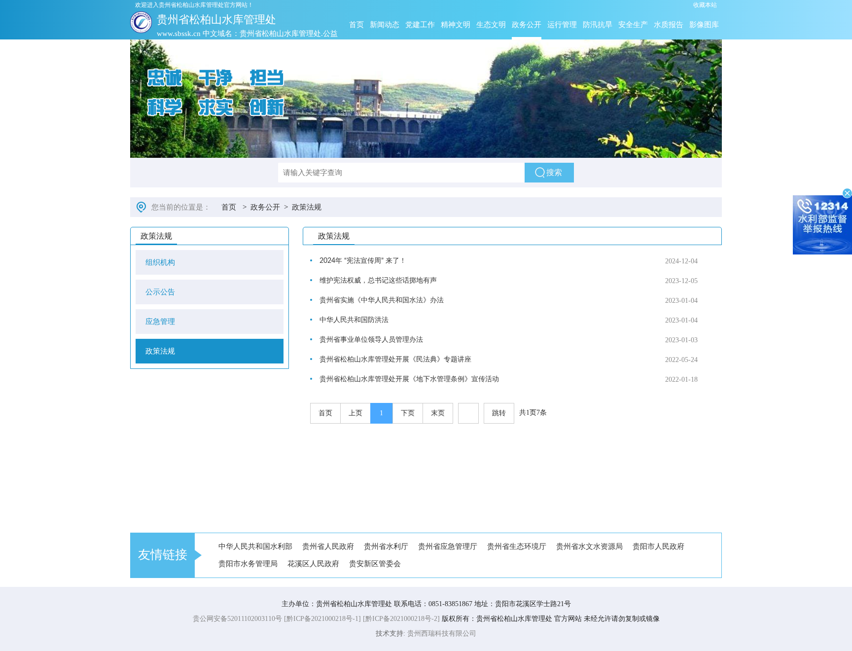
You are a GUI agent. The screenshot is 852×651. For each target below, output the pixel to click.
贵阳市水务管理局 (248, 564)
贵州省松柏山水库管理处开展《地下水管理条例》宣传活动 (409, 379)
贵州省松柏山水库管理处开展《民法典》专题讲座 (395, 359)
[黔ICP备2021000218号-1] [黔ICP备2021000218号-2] (362, 618)
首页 (356, 25)
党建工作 (420, 25)
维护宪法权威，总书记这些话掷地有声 (378, 280)
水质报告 (668, 25)
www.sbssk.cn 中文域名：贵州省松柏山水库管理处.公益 (247, 33)
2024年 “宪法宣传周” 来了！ (363, 260)
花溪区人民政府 (313, 564)
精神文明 (455, 25)
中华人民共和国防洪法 (354, 320)
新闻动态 (384, 25)
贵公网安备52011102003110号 (237, 618)
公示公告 (160, 292)
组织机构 (160, 262)
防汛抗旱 (597, 25)
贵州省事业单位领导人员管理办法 (371, 339)
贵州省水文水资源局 (589, 546)
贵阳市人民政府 (658, 546)
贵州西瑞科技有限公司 (441, 633)
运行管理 (562, 25)
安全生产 (633, 25)
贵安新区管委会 (375, 564)
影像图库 (704, 25)
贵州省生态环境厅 (516, 546)
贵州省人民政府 (328, 546)
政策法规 (306, 207)
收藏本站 (705, 4)
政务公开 (526, 25)
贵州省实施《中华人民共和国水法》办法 (382, 300)
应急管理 (160, 322)
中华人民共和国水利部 (255, 546)
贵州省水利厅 (386, 546)
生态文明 (491, 25)
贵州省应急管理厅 (447, 546)
